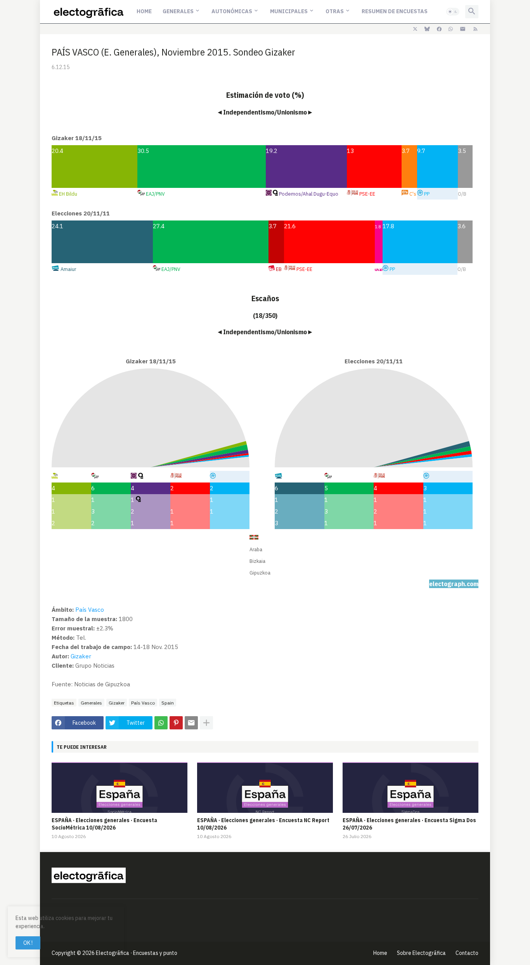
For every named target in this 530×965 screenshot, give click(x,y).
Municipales (289, 11)
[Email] (191, 722)
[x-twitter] (415, 29)
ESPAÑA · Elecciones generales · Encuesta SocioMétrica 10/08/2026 (104, 824)
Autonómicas (231, 11)
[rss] (475, 29)
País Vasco (89, 609)
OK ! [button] (28, 942)
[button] (452, 12)
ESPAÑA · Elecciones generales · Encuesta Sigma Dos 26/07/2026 (409, 824)
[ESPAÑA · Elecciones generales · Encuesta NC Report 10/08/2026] (265, 787)
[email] (463, 29)
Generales (178, 11)
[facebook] (439, 29)
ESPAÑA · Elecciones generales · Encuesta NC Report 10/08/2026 (263, 824)
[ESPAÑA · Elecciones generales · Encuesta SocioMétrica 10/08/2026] (119, 787)
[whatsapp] (451, 29)
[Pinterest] (176, 722)
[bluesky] (427, 29)
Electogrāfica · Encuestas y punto (136, 952)
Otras (335, 11)
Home (144, 11)
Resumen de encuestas (395, 11)
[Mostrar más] (206, 722)
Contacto (467, 952)
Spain (167, 703)
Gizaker (81, 656)
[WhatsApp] (161, 722)
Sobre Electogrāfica (421, 952)
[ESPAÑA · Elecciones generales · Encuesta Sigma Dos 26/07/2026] (410, 787)
